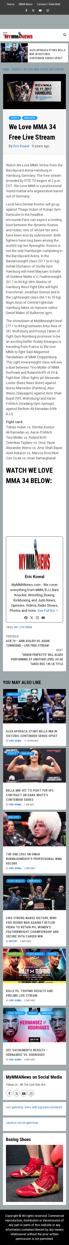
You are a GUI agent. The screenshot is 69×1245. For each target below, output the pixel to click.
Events (15, 118)
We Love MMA (23, 627)
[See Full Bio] (57, 610)
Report (13, 941)
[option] (34, 52)
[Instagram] (37, 617)
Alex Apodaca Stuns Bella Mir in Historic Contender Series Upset (47, 54)
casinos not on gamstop (22, 1123)
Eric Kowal (21, 146)
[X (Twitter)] (31, 617)
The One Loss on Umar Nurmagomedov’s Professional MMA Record (34, 858)
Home (10, 4)
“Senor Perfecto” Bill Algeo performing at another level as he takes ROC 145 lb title (37, 657)
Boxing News (15, 954)
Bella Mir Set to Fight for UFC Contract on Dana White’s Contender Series (30, 795)
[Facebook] (26, 617)
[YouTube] (43, 617)
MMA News (26, 4)
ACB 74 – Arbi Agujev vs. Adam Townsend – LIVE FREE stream (27, 641)
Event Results (15, 881)
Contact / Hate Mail (48, 4)
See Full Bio (46, 611)
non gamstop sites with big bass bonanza (34, 1107)
